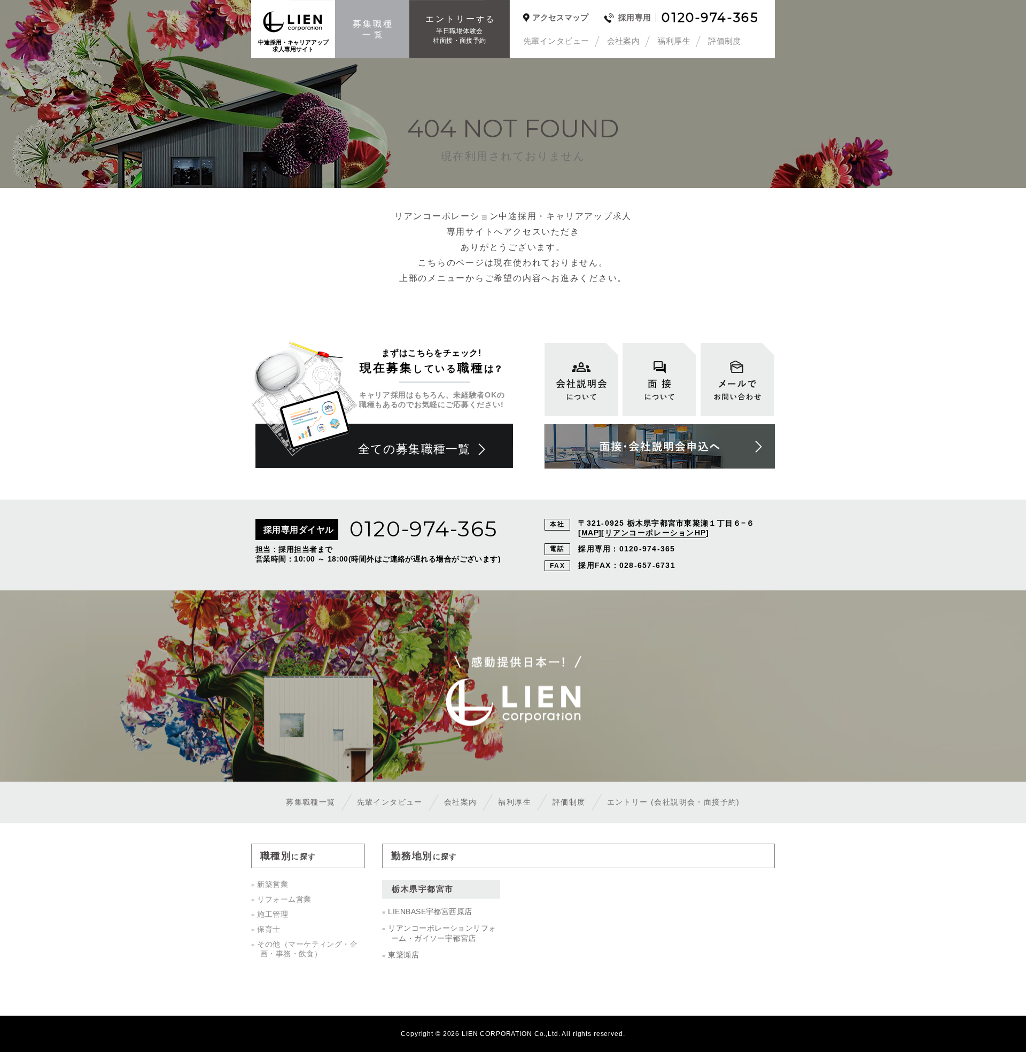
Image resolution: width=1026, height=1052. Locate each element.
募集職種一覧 (310, 802)
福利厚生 (673, 40)
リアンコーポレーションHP (655, 532)
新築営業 (272, 884)
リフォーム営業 (284, 899)
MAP (589, 532)
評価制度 (724, 40)
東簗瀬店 (403, 954)
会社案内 (623, 40)
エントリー (673, 802)
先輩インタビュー (556, 40)
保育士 (268, 929)
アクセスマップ (560, 17)
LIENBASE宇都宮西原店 (430, 911)
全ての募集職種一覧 (414, 449)
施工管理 (272, 914)
